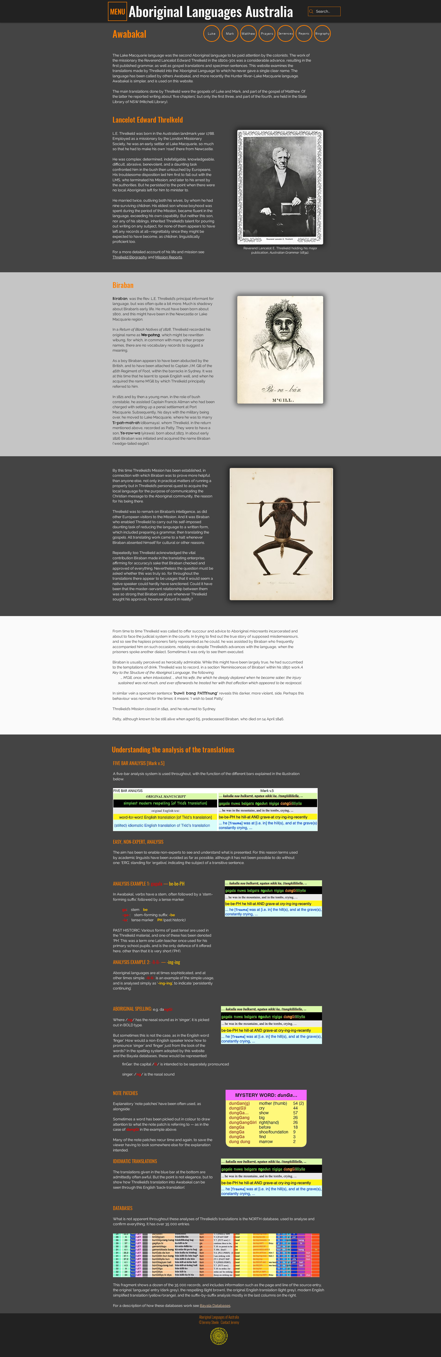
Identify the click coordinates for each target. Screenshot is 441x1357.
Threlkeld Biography (130, 257)
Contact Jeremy (230, 1322)
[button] (117, 11)
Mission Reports (168, 257)
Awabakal (129, 33)
